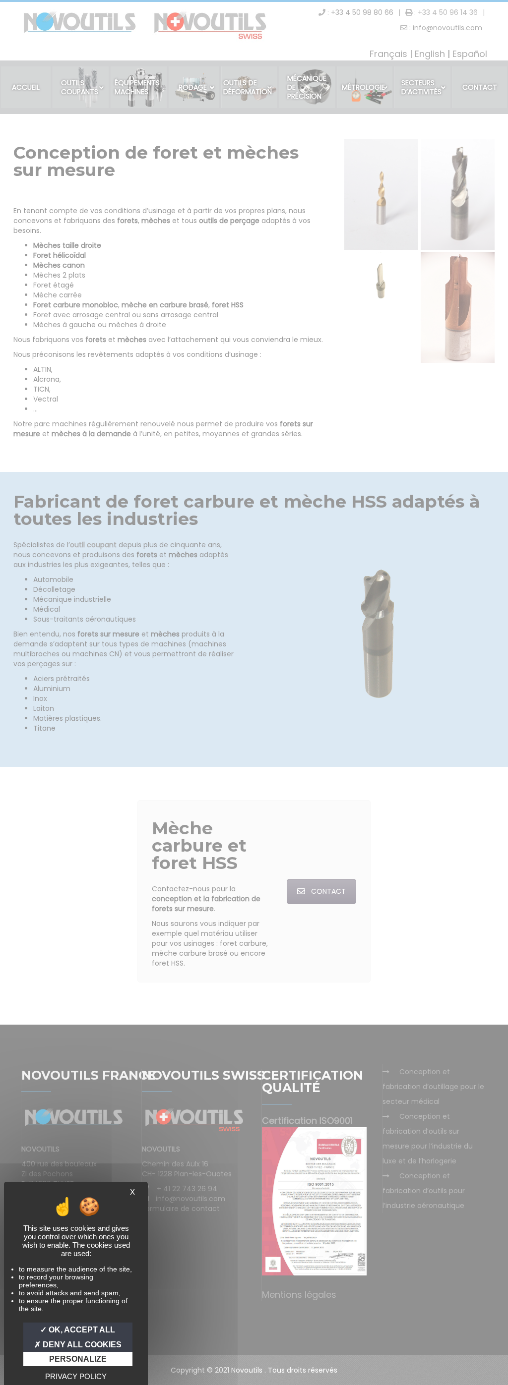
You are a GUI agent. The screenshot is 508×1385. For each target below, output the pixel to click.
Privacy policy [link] (76, 1376)
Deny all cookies (81, 1344)
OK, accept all (81, 1330)
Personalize (78, 1359)
